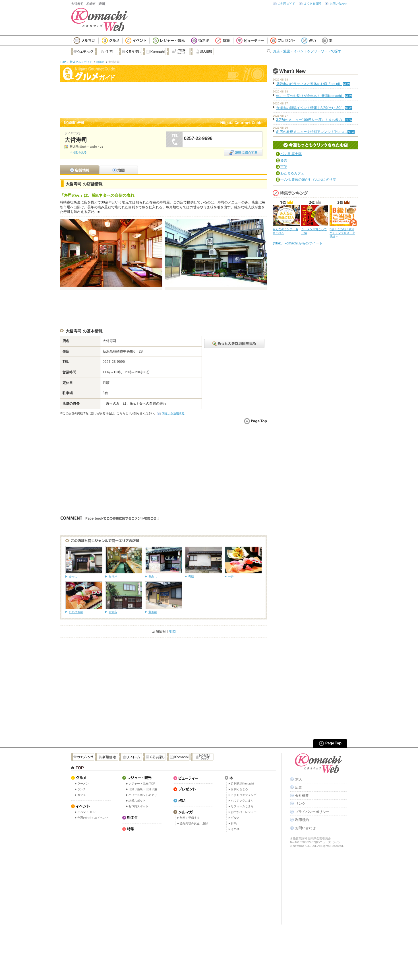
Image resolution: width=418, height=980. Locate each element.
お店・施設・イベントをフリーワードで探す (307, 51)
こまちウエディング (243, 794)
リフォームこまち (242, 806)
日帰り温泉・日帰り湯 (143, 789)
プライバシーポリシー (312, 812)
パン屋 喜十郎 (291, 154)
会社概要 (302, 796)
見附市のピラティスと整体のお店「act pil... (309, 84)
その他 (235, 829)
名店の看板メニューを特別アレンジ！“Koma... (311, 132)
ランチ (81, 789)
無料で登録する (190, 817)
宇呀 (283, 167)
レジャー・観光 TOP (142, 783)
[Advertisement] (163, 99)
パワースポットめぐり (143, 794)
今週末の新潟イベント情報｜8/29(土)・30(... (310, 108)
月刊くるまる (239, 789)
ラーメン (83, 783)
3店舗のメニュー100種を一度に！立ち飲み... (310, 120)
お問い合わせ (338, 3)
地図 (172, 631)
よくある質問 (312, 3)
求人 (298, 779)
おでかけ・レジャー (243, 812)
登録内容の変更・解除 (194, 823)
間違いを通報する (173, 413)
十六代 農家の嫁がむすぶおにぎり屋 (308, 180)
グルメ (235, 817)
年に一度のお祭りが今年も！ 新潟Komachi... (310, 96)
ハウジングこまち (242, 800)
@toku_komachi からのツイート (297, 243)
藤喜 (283, 160)
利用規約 (302, 820)
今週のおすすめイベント (93, 817)
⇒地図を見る (78, 152)
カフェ (81, 794)
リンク (300, 804)
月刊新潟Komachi (242, 783)
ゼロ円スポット (138, 806)
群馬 (234, 823)
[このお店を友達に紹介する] (243, 150)
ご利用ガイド (286, 3)
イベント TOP (86, 812)
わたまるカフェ (292, 173)
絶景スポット (137, 800)
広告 (298, 787)
